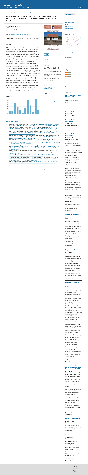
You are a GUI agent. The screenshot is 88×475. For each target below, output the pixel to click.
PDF (47, 54)
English (67, 24)
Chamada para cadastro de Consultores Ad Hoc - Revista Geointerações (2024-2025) (73, 367)
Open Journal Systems (70, 52)
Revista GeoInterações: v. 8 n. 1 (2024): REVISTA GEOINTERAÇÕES (42, 130)
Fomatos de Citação (49, 80)
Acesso (82, 1)
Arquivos (17, 7)
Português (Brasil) (69, 22)
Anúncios (23, 7)
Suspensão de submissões (72, 250)
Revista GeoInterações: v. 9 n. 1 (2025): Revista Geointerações (23, 160)
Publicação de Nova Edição (72, 418)
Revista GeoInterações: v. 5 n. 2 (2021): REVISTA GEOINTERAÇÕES (32, 133)
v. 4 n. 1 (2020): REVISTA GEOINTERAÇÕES (23, 12)
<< (6, 166)
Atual (11, 7)
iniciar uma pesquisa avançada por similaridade (26, 169)
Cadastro (77, 1)
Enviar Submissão (70, 14)
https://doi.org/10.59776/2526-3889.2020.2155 (19, 34)
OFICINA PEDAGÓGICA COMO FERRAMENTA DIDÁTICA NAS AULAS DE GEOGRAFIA (33, 151)
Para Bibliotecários (69, 64)
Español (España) (69, 26)
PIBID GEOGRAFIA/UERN (48, 136)
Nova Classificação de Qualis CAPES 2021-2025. (73, 95)
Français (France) (69, 28)
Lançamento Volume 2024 (72, 282)
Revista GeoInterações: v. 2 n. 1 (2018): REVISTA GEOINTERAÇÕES (43, 125)
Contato (29, 7)
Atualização (68, 435)
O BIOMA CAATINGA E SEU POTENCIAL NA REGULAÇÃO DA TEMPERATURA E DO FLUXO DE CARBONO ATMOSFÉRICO (33, 158)
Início (7, 12)
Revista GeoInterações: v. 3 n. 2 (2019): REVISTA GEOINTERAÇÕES (40, 163)
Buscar (81, 7)
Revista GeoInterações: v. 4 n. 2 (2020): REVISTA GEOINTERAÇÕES (33, 137)
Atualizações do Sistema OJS (73, 214)
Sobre (5, 7)
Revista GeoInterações (13, 5)
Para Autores (68, 62)
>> (14, 166)
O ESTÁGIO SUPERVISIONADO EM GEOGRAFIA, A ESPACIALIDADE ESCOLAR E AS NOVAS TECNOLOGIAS (35, 132)
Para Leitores (68, 60)
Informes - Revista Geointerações (70, 112)
